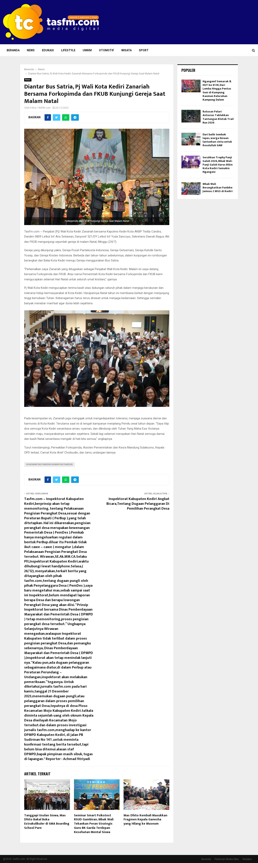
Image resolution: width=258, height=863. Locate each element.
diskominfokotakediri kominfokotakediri (49, 464)
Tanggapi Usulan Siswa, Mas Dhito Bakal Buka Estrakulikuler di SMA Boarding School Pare (46, 822)
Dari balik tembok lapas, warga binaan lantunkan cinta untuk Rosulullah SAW (217, 140)
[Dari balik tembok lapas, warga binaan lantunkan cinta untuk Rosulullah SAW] (191, 139)
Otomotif (106, 50)
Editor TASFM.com (40, 107)
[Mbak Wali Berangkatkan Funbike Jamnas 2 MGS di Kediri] (191, 188)
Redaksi (247, 859)
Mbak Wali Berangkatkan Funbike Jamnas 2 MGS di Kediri (218, 187)
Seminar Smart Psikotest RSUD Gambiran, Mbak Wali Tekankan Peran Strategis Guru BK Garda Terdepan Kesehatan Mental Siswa (93, 824)
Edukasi (48, 50)
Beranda (13, 50)
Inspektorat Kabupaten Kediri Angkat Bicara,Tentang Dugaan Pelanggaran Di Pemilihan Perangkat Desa (137, 504)
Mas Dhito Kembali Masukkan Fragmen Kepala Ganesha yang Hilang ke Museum (145, 820)
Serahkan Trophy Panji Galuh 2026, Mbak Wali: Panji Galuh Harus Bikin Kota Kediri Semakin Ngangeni (218, 164)
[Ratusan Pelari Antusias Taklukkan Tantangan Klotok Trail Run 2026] (191, 116)
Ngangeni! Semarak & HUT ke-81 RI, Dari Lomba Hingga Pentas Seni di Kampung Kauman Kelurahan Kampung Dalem (217, 90)
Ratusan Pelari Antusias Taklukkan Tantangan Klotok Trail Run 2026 (218, 117)
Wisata (126, 50)
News (31, 50)
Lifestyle (68, 50)
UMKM (87, 50)
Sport (144, 50)
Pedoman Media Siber (227, 859)
